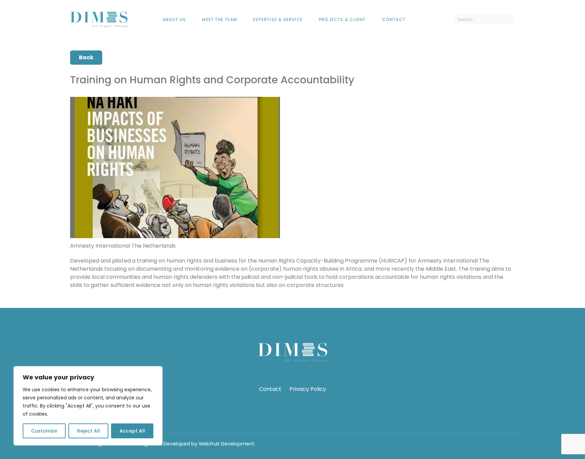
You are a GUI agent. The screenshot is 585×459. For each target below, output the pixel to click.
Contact (270, 389)
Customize (44, 430)
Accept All (132, 430)
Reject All (88, 430)
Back (86, 57)
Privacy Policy (307, 389)
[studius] (99, 19)
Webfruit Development (226, 443)
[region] (88, 405)
